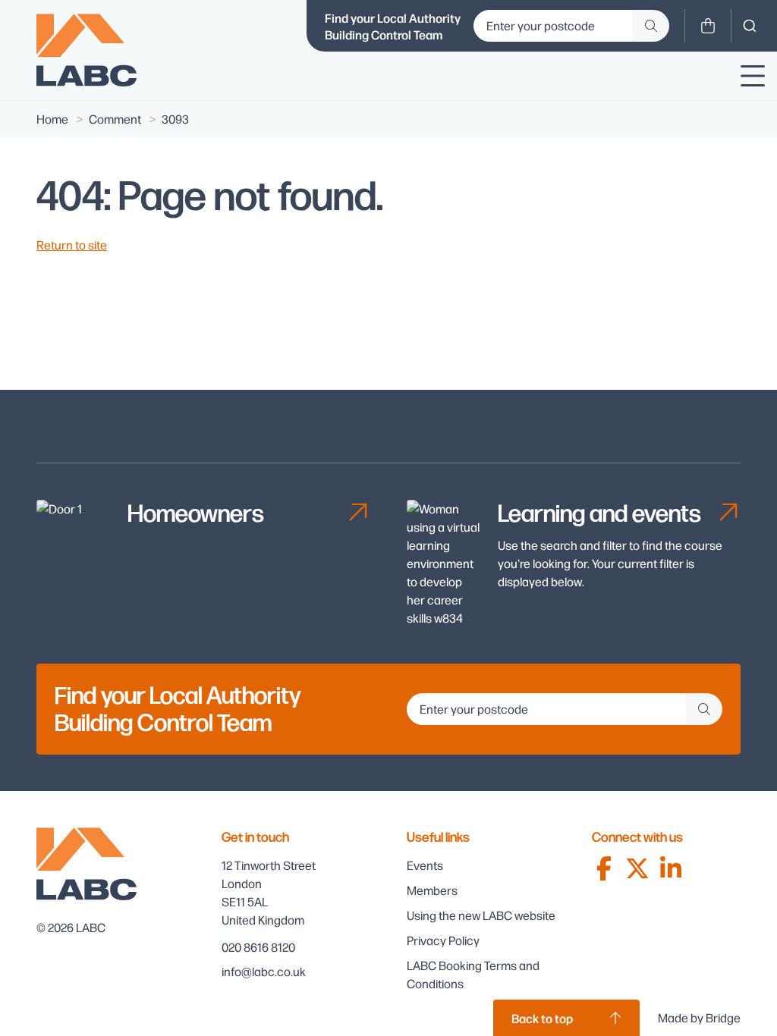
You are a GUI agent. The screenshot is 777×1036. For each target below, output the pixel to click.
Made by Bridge (699, 1017)
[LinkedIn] (671, 868)
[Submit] (651, 26)
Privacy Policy (443, 940)
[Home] (86, 50)
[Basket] (708, 25)
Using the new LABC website (481, 915)
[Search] (750, 26)
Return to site (71, 245)
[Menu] (752, 76)
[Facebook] (604, 868)
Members (432, 890)
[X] (637, 868)
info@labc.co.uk (264, 971)
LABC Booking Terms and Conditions (473, 974)
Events (425, 865)
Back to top (542, 1017)
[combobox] (750, 26)
